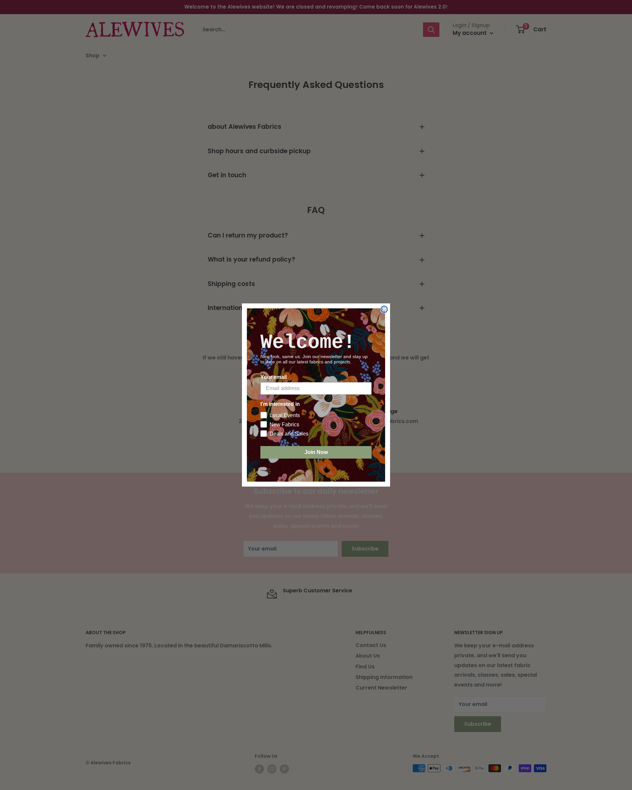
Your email (273, 377)
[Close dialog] (384, 309)
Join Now (316, 452)
